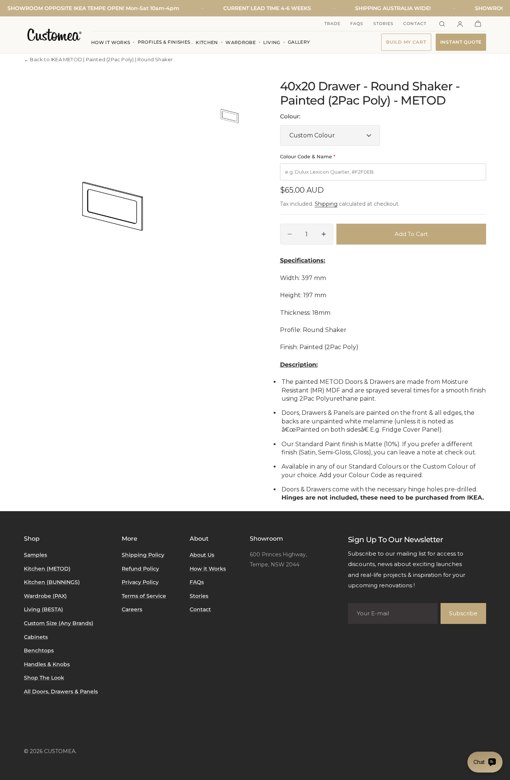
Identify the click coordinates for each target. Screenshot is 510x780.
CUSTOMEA (59, 751)
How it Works (208, 568)
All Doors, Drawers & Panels (61, 691)
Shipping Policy (143, 554)
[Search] (442, 24)
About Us (202, 554)
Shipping (326, 204)
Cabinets (36, 637)
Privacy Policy (140, 582)
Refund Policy (140, 568)
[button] (478, 24)
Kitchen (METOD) (47, 568)
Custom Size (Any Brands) (58, 623)
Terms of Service (144, 596)
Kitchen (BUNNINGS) (52, 582)
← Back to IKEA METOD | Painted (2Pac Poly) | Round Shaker (98, 59)
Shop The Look (44, 677)
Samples (35, 554)
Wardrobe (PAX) (45, 596)
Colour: (290, 116)
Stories (383, 23)
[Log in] (460, 24)
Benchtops (39, 650)
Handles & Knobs (47, 664)
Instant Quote (461, 42)
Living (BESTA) (43, 609)
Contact (414, 23)
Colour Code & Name (307, 156)
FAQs (356, 23)
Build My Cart (406, 42)
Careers (132, 609)
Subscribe (463, 613)
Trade (332, 23)
